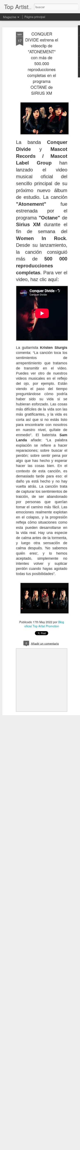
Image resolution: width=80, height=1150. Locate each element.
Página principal (34, 17)
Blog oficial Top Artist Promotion (44, 624)
